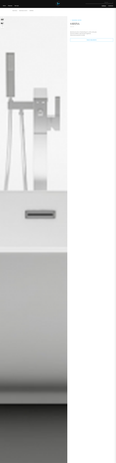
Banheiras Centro (23, 10)
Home (4, 5)
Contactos (110, 5)
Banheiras (15, 10)
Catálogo (104, 5)
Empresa (10, 5)
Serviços (17, 5)
